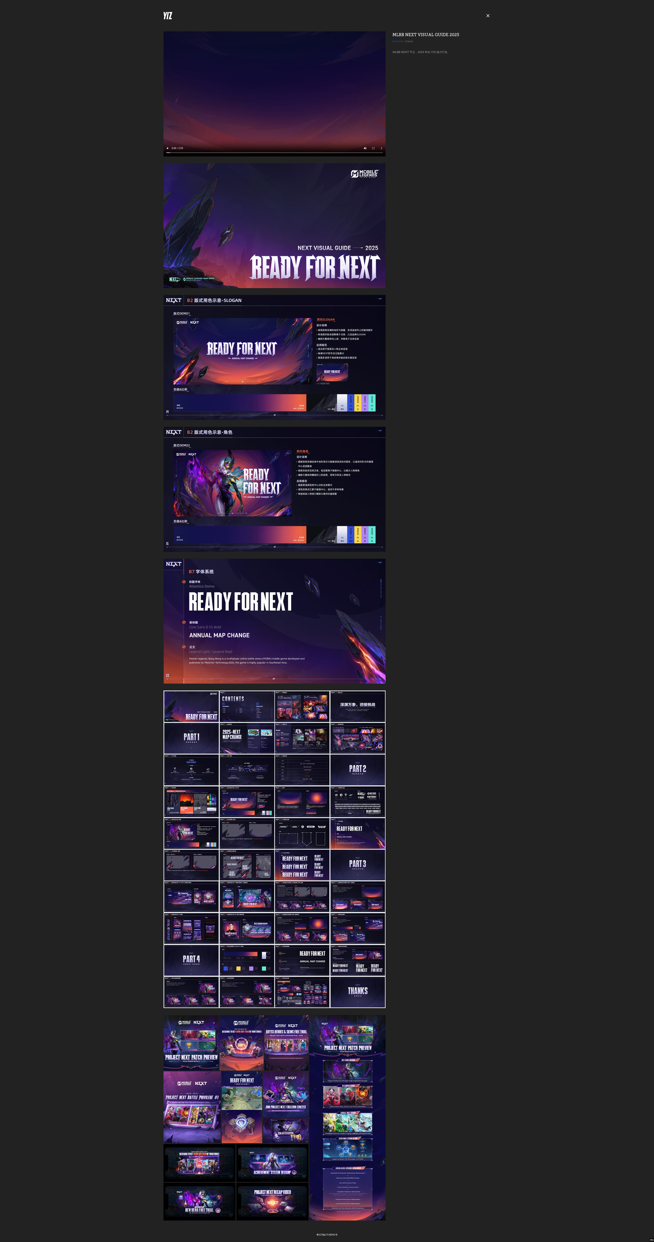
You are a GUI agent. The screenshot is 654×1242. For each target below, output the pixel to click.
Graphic (409, 41)
